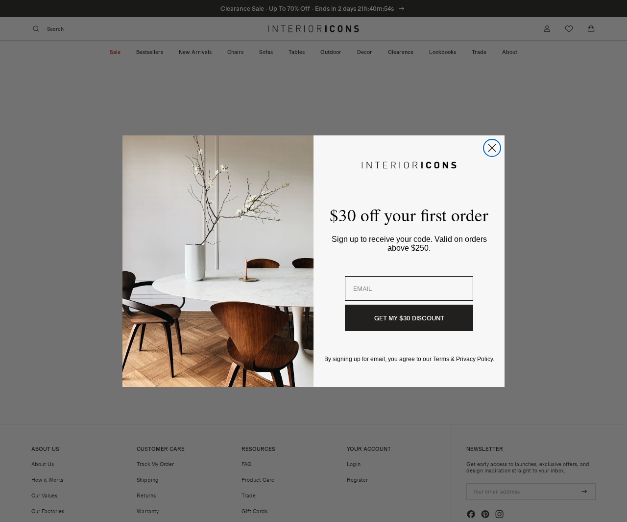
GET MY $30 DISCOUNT (409, 318)
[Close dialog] (492, 148)
